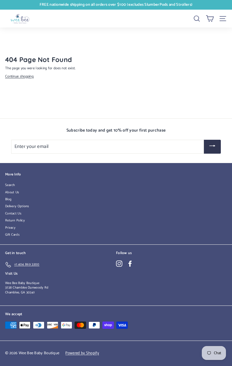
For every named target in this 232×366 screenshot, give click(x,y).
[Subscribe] (212, 147)
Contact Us (13, 213)
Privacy (10, 227)
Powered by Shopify (82, 353)
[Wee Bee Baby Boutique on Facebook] (130, 263)
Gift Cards (12, 234)
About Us (12, 192)
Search (10, 185)
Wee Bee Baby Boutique (22, 283)
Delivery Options (17, 206)
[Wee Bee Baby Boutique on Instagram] (119, 263)
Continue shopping (19, 76)
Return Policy (15, 220)
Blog (8, 199)
